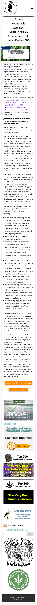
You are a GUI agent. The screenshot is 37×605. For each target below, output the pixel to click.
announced (11, 69)
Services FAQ (17, 600)
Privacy (11, 597)
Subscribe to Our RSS (15, 525)
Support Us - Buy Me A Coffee (17, 383)
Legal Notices (21, 597)
